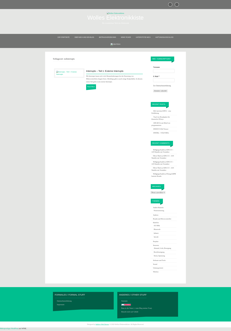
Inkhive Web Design (102, 324)
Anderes (155, 215)
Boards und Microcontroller (162, 219)
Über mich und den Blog (84, 37)
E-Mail (156, 76)
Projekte (155, 241)
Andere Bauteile (158, 207)
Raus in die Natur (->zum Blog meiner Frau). (136, 308)
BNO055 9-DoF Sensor (160, 129)
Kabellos (156, 222)
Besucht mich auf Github (129, 312)
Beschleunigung (159, 252)
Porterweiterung (159, 210)
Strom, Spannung (159, 256)
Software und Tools (159, 260)
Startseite (124, 301)
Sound (155, 264)
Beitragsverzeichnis (107, 37)
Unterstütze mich (143, 37)
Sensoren (156, 245)
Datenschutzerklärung (64, 301)
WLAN (156, 237)
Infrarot (156, 233)
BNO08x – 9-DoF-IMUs (161, 133)
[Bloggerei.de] (126, 305)
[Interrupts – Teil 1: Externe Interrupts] (69, 73)
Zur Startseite (64, 37)
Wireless (155, 272)
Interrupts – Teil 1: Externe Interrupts (104, 71)
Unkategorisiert (158, 268)
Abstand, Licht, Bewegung (162, 248)
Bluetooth (157, 229)
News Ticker (126, 37)
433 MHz (157, 225)
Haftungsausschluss (164, 37)
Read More (91, 87)
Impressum (60, 305)
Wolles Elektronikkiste (115, 17)
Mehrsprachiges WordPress (9, 328)
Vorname (156, 67)
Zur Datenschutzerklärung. (162, 86)
